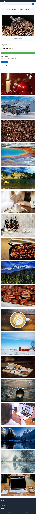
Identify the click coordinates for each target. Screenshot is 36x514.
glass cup (18, 47)
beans (6, 47)
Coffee (8, 47)
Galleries (11, 1)
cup (14, 47)
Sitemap (2, 508)
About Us (2, 504)
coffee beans (11, 47)
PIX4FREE (3, 1)
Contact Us (2, 502)
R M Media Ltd (3, 500)
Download (18, 53)
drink (16, 47)
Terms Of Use (3, 505)
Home (7, 1)
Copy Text (5, 61)
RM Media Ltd (10, 512)
